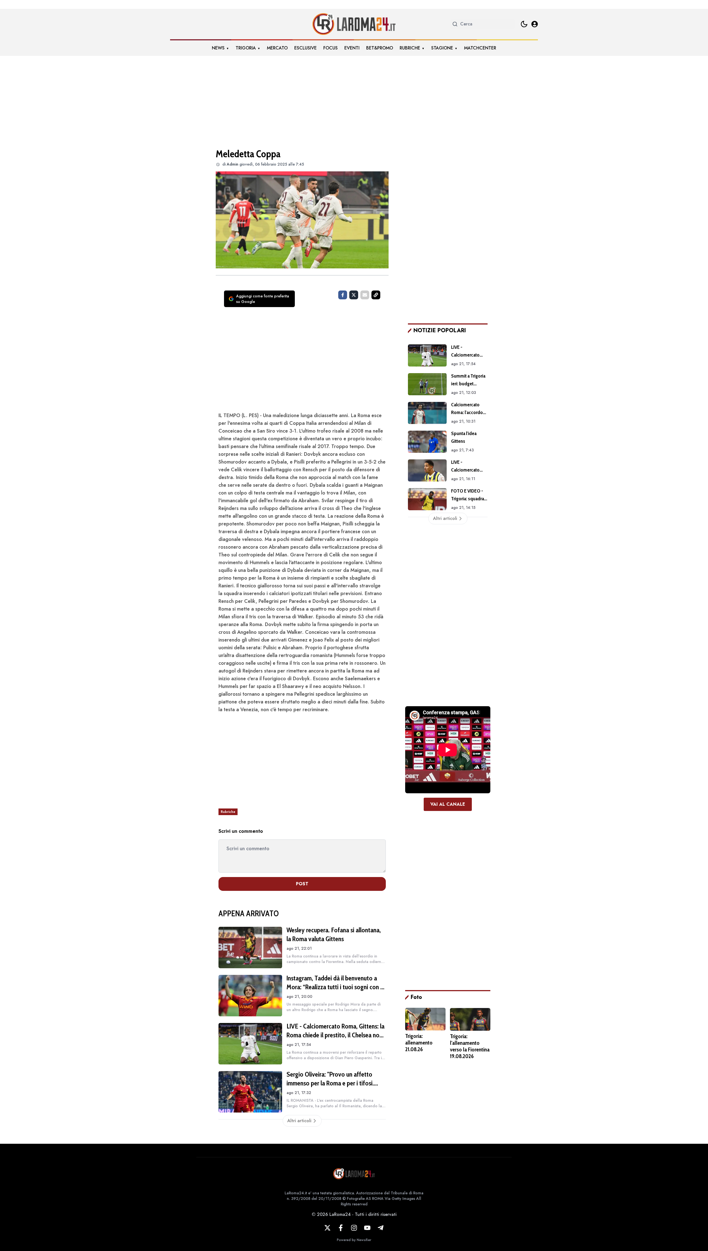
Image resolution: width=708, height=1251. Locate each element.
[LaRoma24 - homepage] (354, 24)
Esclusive (305, 48)
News (218, 48)
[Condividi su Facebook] (342, 294)
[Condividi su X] (353, 294)
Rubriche (410, 48)
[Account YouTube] (367, 1227)
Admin (232, 164)
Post (302, 884)
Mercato (277, 48)
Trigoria (246, 48)
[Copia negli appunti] (375, 294)
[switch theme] (524, 24)
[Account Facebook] (340, 1227)
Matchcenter (480, 48)
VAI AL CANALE (447, 804)
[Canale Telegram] (380, 1227)
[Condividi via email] (364, 294)
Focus (330, 48)
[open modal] (534, 24)
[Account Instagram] (354, 1227)
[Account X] (327, 1227)
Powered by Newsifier (354, 1240)
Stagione (442, 48)
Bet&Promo (379, 48)
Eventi (352, 48)
